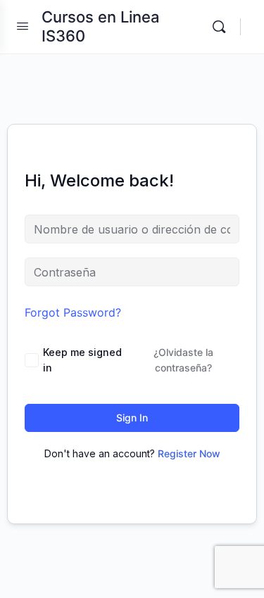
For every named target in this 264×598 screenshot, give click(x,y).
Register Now (189, 453)
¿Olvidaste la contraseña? (183, 360)
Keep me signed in (82, 360)
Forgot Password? (73, 312)
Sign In (132, 418)
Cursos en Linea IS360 (101, 26)
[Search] (222, 26)
